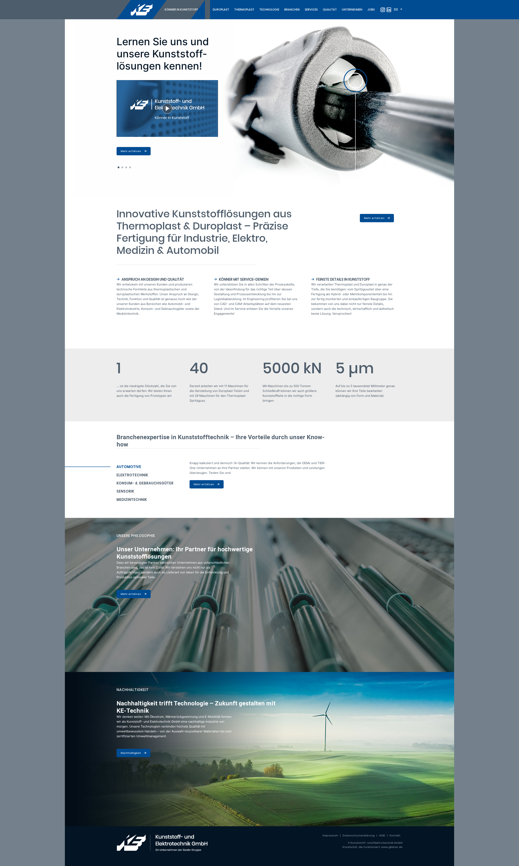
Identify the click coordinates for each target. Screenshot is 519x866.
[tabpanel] (259, 107)
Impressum (330, 835)
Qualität (330, 10)
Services (311, 10)
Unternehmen (352, 10)
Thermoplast (244, 10)
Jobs (371, 10)
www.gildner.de (391, 847)
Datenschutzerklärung (358, 835)
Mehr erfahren (131, 151)
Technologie (269, 10)
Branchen (292, 10)
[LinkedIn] (389, 10)
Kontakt (394, 835)
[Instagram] (383, 10)
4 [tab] (130, 167)
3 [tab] (126, 167)
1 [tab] (118, 167)
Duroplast (221, 10)
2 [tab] (122, 167)
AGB (382, 835)
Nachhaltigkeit (131, 753)
